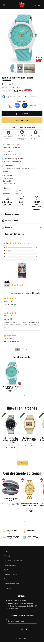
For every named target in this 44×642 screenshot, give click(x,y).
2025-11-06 (8, 338)
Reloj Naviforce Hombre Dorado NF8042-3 (29, 504)
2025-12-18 (8, 316)
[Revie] (36, 293)
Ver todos (22, 463)
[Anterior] (19, 395)
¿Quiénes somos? (10, 565)
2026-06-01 (8, 301)
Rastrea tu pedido (10, 574)
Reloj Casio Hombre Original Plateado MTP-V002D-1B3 (10, 440)
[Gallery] (22, 43)
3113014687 (22, 600)
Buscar (6, 551)
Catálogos (7, 556)
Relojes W (25, 638)
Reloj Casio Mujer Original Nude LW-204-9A (30, 439)
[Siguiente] (24, 395)
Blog (5, 579)
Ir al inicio (7, 588)
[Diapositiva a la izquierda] (19, 456)
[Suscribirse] (36, 621)
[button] (4, 4)
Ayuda (6, 570)
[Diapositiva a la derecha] (24, 456)
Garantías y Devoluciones (13, 560)
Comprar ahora (22, 120)
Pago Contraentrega (11, 583)
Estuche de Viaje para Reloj (10, 500)
